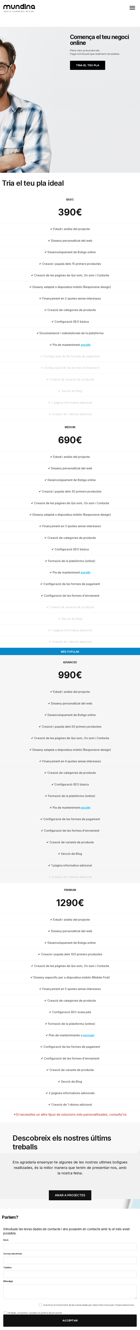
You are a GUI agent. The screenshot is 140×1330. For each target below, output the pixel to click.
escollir (86, 345)
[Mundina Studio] (19, 9)
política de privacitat (51, 1312)
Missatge (8, 1281)
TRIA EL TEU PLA (87, 65)
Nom (5, 1240)
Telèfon (7, 1267)
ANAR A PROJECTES (70, 1195)
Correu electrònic (12, 1253)
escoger (89, 1035)
